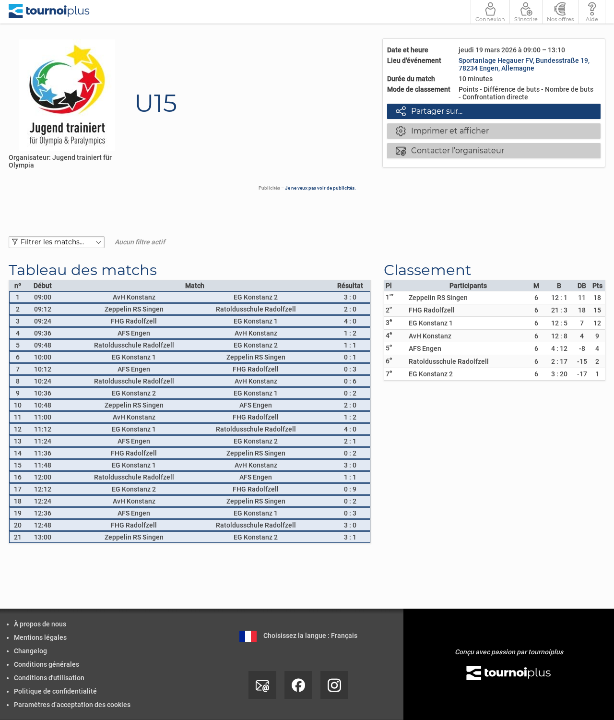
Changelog (30, 651)
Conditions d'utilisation (49, 678)
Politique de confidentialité (55, 691)
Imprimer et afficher (442, 130)
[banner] (49, 12)
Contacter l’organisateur (450, 150)
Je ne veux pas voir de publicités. (320, 188)
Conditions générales (46, 664)
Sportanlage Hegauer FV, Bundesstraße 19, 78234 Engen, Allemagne (524, 64)
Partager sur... (429, 111)
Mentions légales (40, 637)
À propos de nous (40, 624)
